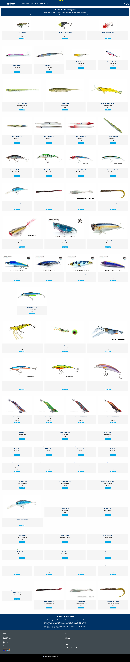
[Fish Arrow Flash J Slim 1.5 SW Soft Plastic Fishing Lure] (22, 90)
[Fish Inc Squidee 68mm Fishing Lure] (65, 533)
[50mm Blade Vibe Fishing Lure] (81, 446)
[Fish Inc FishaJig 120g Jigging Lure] (113, 125)
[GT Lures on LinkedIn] (76, 647)
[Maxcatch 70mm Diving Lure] (17, 192)
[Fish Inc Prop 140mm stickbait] (22, 430)
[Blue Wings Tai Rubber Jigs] (65, 332)
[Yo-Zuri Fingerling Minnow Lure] (32, 296)
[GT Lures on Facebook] (67, 647)
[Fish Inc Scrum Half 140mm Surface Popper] (108, 227)
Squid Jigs (45, 620)
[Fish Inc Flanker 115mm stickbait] (49, 54)
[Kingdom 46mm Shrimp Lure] (113, 462)
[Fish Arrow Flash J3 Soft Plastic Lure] (65, 90)
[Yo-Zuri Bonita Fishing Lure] (65, 506)
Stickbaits (76, 619)
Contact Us (67, 637)
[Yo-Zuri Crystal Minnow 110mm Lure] (113, 159)
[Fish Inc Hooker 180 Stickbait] (113, 263)
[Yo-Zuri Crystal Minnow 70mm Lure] (81, 159)
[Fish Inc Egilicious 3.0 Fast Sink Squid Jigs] (81, 405)
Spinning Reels (6, 641)
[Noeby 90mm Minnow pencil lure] (108, 369)
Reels (27, 3)
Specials (46, 3)
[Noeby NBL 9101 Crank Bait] (107, 506)
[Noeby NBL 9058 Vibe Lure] (113, 446)
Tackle (31, 3)
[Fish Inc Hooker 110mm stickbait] (17, 263)
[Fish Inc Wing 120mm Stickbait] (81, 54)
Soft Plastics (57, 620)
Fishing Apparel (6, 643)
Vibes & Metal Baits (7, 638)
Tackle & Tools (5, 642)
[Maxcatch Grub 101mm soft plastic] (49, 192)
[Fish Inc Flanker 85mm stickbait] (17, 54)
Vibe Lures (61, 620)
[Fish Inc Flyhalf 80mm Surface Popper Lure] (65, 227)
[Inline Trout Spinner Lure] (17, 462)
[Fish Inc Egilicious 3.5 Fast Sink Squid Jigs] (113, 405)
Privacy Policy (68, 639)
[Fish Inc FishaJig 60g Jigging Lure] (49, 125)
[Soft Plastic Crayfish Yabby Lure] (17, 565)
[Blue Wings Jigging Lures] (22, 549)
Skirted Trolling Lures (51, 620)
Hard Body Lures (6, 635)
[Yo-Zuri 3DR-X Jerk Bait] (49, 159)
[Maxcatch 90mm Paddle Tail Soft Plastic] (81, 192)
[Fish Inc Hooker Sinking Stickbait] (81, 263)
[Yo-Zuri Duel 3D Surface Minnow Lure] (17, 159)
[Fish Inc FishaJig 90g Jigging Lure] (81, 125)
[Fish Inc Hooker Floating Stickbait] (49, 263)
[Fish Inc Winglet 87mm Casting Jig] (108, 430)
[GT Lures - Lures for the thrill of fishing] (2, 7)
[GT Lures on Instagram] (71, 647)
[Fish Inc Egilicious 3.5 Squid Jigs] (49, 405)
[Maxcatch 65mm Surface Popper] (22, 227)
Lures (23, 3)
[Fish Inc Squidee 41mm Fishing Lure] (22, 533)
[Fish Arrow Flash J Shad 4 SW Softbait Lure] (81, 565)
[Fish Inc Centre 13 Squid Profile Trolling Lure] (108, 479)
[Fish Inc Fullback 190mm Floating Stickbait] (49, 462)
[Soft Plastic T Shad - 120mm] (17, 590)
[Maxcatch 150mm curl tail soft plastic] (113, 192)
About (66, 635)
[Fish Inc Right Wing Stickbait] (113, 54)
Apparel (36, 3)
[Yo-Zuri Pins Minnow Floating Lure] (22, 369)
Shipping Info (67, 638)
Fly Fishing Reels (6, 639)
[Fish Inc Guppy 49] (22, 25)
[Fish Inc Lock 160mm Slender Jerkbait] (22, 479)
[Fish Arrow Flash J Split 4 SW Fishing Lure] (113, 565)
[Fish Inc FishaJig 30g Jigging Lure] (17, 125)
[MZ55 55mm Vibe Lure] (49, 446)
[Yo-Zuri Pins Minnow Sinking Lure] (65, 369)
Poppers (73, 619)
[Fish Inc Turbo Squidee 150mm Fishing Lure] (107, 533)
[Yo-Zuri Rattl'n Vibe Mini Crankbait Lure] (65, 25)
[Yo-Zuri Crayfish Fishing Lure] (108, 332)
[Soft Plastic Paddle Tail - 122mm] (49, 565)
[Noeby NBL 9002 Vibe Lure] (17, 446)
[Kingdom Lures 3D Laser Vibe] (108, 25)
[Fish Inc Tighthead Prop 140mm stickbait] (65, 430)
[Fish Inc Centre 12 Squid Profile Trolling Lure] (65, 479)
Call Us (66, 641)
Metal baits (67, 620)
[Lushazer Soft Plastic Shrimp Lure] (108, 90)
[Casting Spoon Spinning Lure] (108, 549)
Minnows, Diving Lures (82, 619)
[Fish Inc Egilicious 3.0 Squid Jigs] (17, 405)
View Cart (127, 4)
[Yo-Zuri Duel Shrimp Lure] (22, 332)
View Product (22, 38)
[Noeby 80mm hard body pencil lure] (81, 462)
